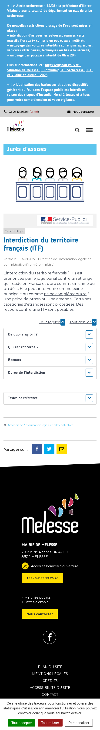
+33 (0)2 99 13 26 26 (42, 578)
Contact (50, 695)
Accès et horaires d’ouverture (54, 566)
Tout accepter (21, 723)
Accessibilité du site (50, 688)
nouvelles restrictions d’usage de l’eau (41, 26)
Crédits (50, 681)
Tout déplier (81, 322)
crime (83, 283)
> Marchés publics (36, 597)
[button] (50, 334)
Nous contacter (83, 111)
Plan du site (50, 667)
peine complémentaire (65, 294)
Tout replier (49, 322)
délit (14, 288)
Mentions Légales (50, 674)
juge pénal (47, 278)
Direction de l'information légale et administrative (40, 425)
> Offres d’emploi (35, 602)
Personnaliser (78, 723)
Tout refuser (50, 723)
